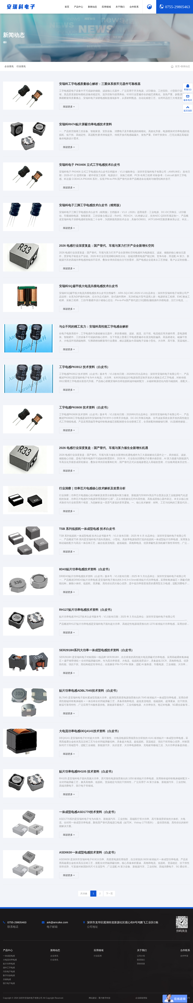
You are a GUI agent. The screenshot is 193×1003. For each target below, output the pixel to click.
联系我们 (141, 960)
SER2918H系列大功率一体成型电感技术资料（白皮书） (96, 650)
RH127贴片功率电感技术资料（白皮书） (86, 609)
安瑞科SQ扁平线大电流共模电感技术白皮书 (88, 286)
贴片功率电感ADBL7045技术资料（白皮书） (89, 690)
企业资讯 (9, 66)
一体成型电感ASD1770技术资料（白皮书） (88, 812)
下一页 (109, 893)
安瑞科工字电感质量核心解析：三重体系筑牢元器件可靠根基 (100, 83)
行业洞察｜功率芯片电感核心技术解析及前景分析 (92, 488)
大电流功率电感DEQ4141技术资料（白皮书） (89, 731)
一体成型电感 (9, 956)
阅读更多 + (69, 106)
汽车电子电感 (9, 971)
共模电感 (7, 979)
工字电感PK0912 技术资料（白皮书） (84, 367)
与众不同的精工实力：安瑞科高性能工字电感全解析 (93, 326)
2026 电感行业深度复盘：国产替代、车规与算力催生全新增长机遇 (103, 448)
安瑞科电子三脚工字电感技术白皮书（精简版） (90, 205)
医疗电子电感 (9, 983)
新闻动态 (185, 66)
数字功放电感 (9, 975)
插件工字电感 (9, 967)
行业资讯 (21, 66)
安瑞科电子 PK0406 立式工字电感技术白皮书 (89, 164)
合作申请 (184, 956)
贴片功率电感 (9, 964)
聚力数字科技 (104, 998)
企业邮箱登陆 (141, 998)
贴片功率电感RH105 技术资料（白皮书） (86, 771)
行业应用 (98, 956)
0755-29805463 (177, 7)
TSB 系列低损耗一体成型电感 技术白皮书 (87, 528)
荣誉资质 (141, 964)
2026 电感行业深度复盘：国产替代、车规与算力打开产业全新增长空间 (106, 245)
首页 (177, 66)
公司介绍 (141, 956)
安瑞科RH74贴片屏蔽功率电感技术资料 (85, 124)
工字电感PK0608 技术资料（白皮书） (84, 407)
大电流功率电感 (10, 960)
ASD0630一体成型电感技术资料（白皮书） (88, 852)
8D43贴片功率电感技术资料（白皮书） (85, 569)
